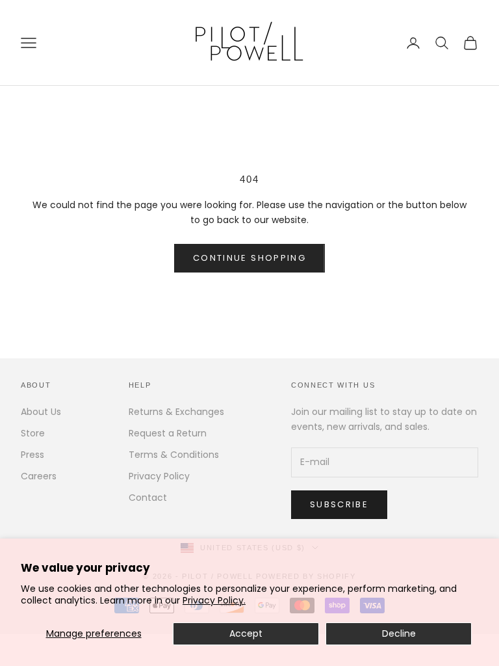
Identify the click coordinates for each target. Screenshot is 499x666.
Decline (399, 633)
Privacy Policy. (214, 600)
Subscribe (339, 504)
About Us (41, 411)
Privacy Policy (159, 476)
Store (33, 433)
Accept (245, 633)
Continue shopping (249, 258)
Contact (148, 497)
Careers (39, 476)
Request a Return (168, 433)
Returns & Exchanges (176, 411)
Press (32, 454)
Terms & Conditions (174, 454)
